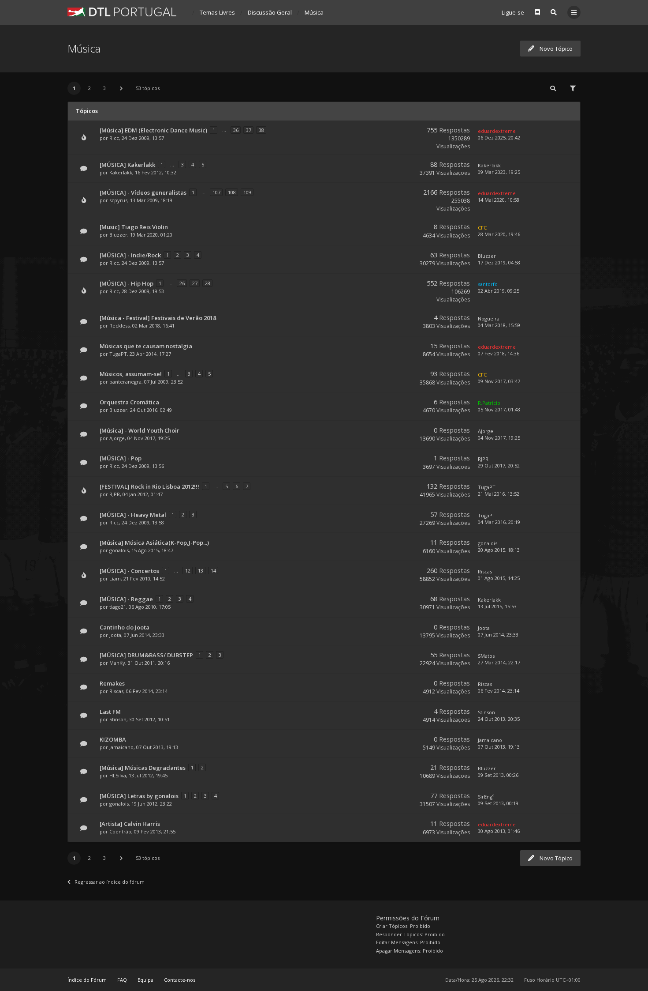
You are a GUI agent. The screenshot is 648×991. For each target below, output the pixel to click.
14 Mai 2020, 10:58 (498, 199)
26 (182, 283)
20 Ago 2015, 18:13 (499, 549)
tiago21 (117, 606)
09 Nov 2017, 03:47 (499, 381)
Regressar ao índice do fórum (109, 881)
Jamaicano (121, 747)
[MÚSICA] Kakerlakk (127, 165)
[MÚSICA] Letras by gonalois (139, 796)
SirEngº (486, 796)
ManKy (117, 662)
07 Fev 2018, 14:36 (498, 353)
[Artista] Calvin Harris (130, 824)
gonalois (119, 550)
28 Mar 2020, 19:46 (499, 234)
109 (247, 192)
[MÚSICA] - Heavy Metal (133, 515)
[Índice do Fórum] (121, 12)
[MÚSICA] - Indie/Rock (130, 255)
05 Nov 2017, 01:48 (499, 409)
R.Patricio (489, 402)
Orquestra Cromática (129, 402)
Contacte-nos (179, 979)
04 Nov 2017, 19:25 (499, 437)
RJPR (483, 459)
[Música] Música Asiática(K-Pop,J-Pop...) (154, 542)
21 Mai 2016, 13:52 (498, 493)
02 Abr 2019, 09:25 (498, 290)
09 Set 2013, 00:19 (498, 803)
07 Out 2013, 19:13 (499, 746)
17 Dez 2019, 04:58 (499, 262)
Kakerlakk (120, 172)
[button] (121, 88)
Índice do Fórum (87, 979)
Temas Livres (217, 12)
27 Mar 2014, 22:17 (499, 662)
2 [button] (89, 88)
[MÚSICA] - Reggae (126, 599)
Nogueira (488, 318)
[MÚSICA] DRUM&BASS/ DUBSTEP (146, 655)
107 (216, 192)
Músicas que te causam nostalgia (146, 346)
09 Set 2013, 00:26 (498, 775)
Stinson (118, 719)
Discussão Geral (270, 12)
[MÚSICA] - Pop (121, 458)
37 (248, 130)
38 (261, 130)
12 (187, 570)
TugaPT (118, 353)
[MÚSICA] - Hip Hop (126, 283)
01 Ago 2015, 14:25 (499, 578)
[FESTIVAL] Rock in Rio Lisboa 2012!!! (149, 486)
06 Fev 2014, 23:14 (498, 690)
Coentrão (120, 831)
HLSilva (117, 775)
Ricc (114, 138)
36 (235, 130)
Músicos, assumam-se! (131, 374)
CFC (482, 227)
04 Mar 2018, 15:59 (499, 325)
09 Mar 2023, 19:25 (499, 172)
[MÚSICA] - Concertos (129, 571)
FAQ (122, 979)
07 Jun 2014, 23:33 (498, 634)
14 (213, 570)
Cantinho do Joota (124, 627)
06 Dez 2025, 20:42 (499, 137)
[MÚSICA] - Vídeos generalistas (143, 192)
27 (194, 283)
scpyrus (118, 200)
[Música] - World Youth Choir (139, 430)
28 (207, 283)
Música (314, 12)
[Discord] (537, 12)
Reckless (119, 325)
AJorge (117, 438)
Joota (115, 635)
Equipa (145, 979)
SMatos (486, 655)
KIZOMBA (113, 739)
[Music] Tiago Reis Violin (134, 227)
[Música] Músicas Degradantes (143, 768)
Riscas (485, 571)
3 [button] (104, 88)
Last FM (110, 712)
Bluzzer (118, 234)
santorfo (488, 284)
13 (200, 570)
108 (232, 192)
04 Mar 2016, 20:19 (499, 522)
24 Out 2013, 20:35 (499, 719)
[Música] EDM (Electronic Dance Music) (153, 130)
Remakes (112, 683)
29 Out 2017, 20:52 (499, 465)
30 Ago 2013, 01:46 (499, 831)
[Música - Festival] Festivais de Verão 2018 (158, 318)
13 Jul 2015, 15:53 (497, 606)
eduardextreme (497, 131)
